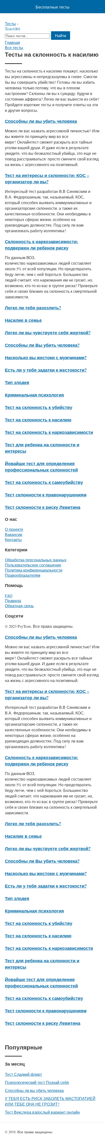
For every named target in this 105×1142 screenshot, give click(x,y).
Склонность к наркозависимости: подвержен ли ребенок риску (41, 244)
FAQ (8, 595)
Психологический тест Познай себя (37, 1082)
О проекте (14, 529)
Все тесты (14, 47)
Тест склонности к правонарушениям (45, 495)
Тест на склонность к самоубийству (44, 482)
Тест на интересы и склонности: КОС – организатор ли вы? (47, 178)
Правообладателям (22, 575)
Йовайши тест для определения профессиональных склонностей (41, 466)
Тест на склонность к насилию (38, 420)
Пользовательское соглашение (33, 564)
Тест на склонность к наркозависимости (49, 432)
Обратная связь (19, 605)
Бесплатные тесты (53, 7)
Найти (60, 35)
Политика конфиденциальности (33, 570)
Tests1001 (13, 28)
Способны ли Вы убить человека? (42, 345)
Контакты (13, 539)
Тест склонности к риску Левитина (42, 507)
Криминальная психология (34, 395)
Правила (13, 600)
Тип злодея (17, 382)
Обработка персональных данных (35, 559)
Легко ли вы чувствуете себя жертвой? (48, 332)
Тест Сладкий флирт (23, 1074)
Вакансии (13, 534)
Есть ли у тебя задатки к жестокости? (46, 370)
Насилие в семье (23, 320)
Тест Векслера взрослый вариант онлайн (42, 1112)
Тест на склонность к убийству (38, 407)
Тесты (10, 23)
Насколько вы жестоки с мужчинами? (46, 357)
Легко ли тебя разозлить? (33, 307)
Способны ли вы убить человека (41, 121)
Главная (12, 42)
